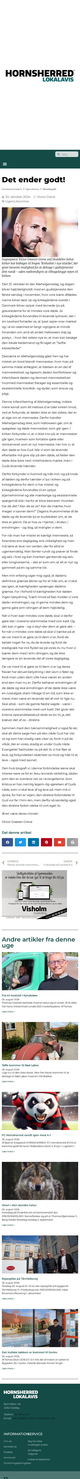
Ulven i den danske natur (19, 1205)
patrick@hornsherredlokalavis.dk (33, 1418)
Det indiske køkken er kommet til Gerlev (29, 1352)
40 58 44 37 (21, 1414)
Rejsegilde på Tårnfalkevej (20, 1278)
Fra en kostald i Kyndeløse (20, 995)
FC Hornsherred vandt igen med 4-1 (26, 1135)
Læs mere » (8, 1011)
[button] (5, 164)
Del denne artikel (16, 833)
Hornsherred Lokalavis (12, 189)
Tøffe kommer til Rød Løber (20, 1065)
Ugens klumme (32, 189)
